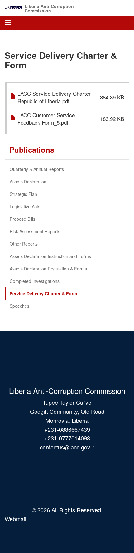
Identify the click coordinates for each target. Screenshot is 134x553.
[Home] (13, 6)
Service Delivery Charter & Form (43, 293)
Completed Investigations (35, 281)
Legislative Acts (25, 206)
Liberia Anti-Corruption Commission (49, 8)
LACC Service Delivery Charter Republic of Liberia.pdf (54, 97)
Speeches (19, 306)
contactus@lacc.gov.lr (67, 447)
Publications (31, 149)
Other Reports (24, 244)
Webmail (15, 519)
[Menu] (7, 22)
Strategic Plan (23, 194)
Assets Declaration (28, 181)
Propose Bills (22, 219)
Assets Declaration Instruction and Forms (50, 256)
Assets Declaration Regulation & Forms (48, 268)
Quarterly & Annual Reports (37, 169)
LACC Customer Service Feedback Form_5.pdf (46, 118)
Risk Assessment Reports (35, 231)
